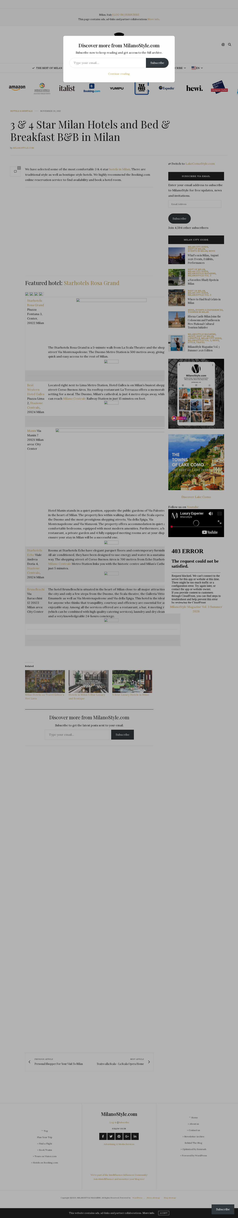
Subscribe (157, 63)
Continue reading (119, 73)
